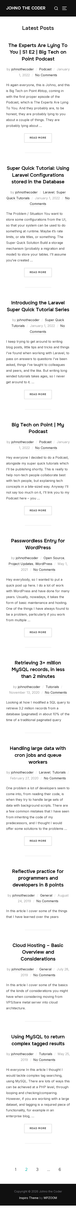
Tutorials (52, 687)
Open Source (54, 558)
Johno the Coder (25, 8)
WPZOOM (50, 1198)
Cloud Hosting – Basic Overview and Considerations (38, 952)
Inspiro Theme (29, 1198)
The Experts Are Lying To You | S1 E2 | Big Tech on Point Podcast (37, 52)
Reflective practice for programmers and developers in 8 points (38, 878)
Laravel (48, 192)
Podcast (45, 69)
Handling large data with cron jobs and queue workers (38, 755)
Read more (41, 136)
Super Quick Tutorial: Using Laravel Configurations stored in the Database (38, 175)
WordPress (43, 564)
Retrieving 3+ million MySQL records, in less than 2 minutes (38, 669)
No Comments (46, 75)
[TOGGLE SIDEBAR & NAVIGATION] (66, 8)
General (46, 895)
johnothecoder (22, 69)
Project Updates (21, 564)
